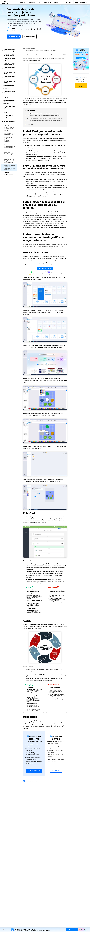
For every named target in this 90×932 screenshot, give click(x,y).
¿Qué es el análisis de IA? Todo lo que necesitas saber (9, 153)
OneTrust (30, 513)
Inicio (24, 48)
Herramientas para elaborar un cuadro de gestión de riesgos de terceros (44, 121)
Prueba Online (56, 771)
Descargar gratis (14, 36)
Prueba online (30, 36)
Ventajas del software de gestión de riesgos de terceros (42, 113)
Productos (22, 2)
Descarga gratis (73, 929)
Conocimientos (31, 48)
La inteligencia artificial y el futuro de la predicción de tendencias (9, 147)
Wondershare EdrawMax (37, 252)
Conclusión (30, 124)
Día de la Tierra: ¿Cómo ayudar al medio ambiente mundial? (9, 128)
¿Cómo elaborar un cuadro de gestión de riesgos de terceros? (44, 115)
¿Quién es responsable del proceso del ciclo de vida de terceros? (45, 118)
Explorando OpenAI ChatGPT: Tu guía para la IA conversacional (9, 160)
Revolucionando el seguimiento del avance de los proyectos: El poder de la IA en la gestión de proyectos (9, 137)
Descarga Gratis (44, 268)
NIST (28, 620)
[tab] (9, 50)
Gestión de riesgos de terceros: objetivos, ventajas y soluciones (9, 167)
